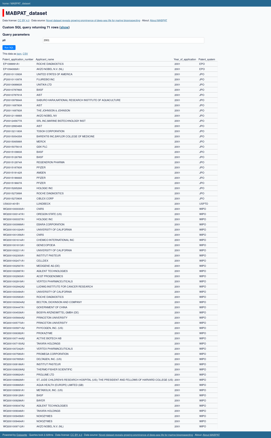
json (19, 53)
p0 (4, 40)
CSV (25, 53)
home (6, 3)
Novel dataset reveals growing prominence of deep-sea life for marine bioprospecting (93, 20)
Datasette (21, 435)
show (65, 27)
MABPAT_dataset (20, 3)
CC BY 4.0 (23, 20)
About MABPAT (158, 20)
